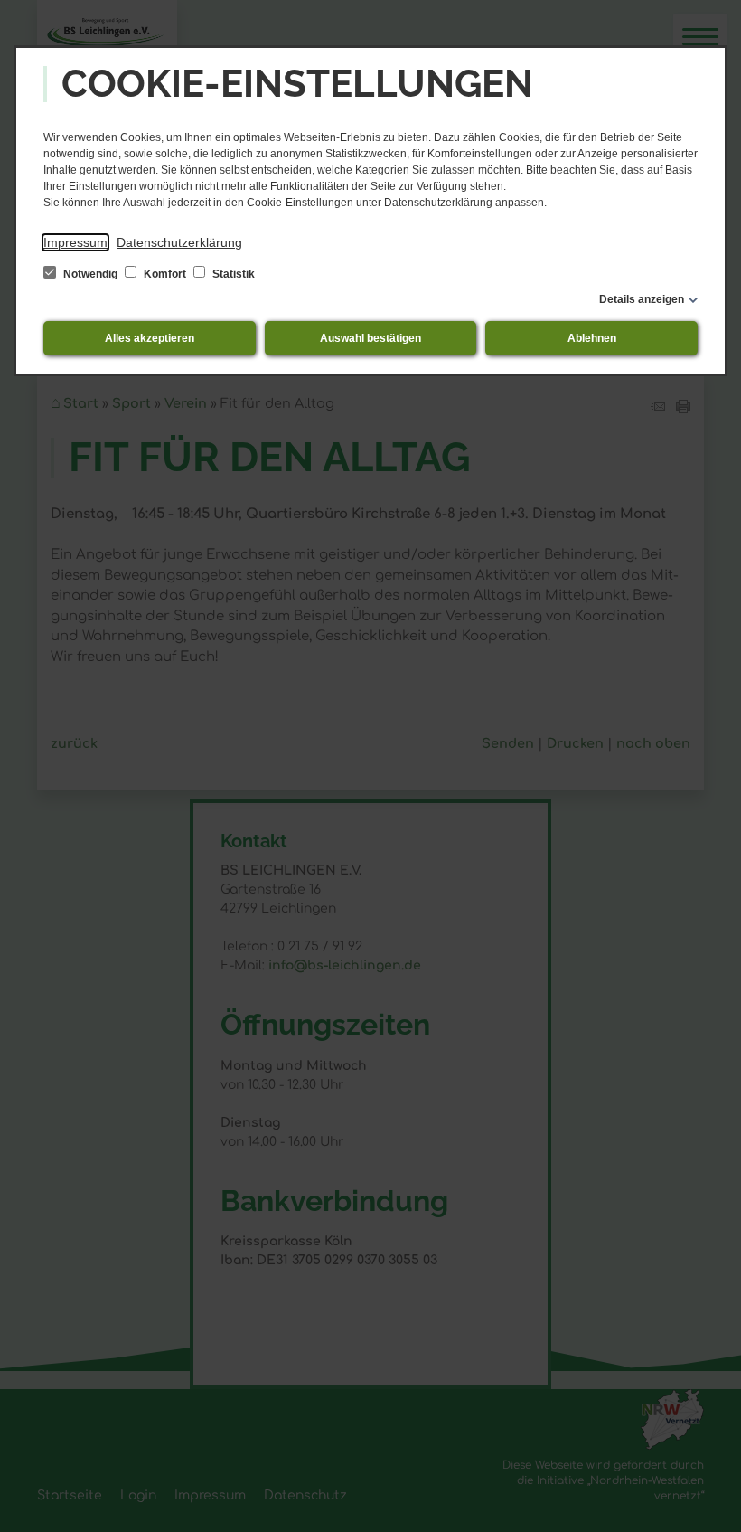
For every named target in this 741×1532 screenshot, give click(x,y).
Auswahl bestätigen (370, 338)
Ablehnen (591, 338)
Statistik (232, 274)
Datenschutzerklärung (179, 242)
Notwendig (90, 274)
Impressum (75, 242)
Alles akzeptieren (149, 338)
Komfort (165, 274)
